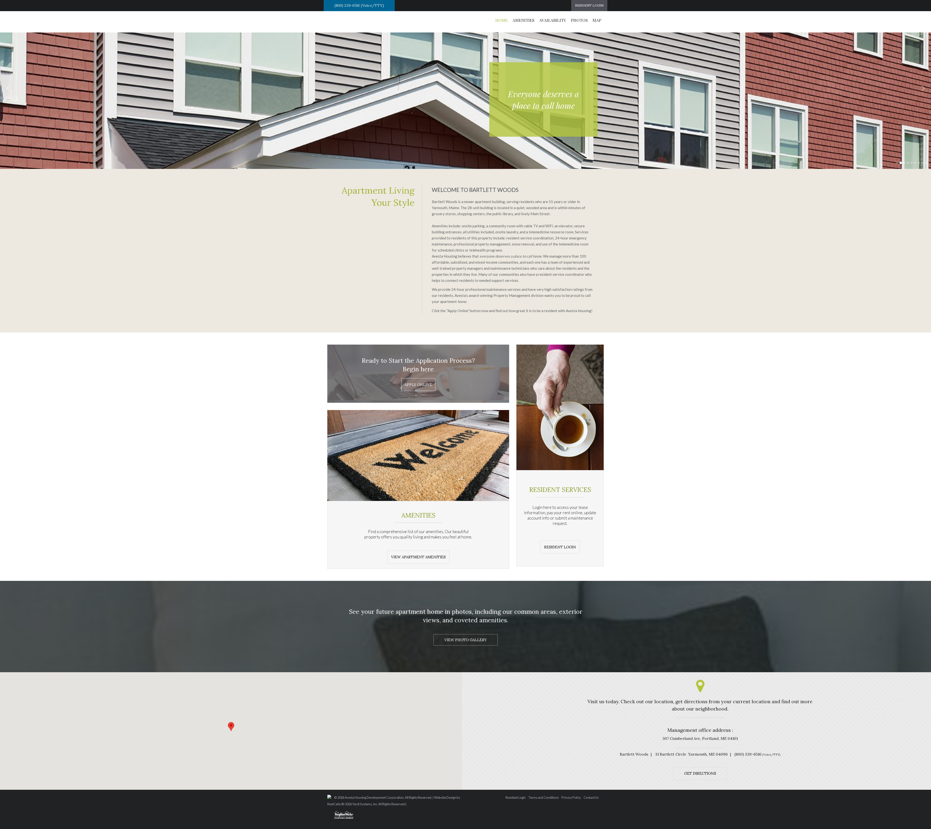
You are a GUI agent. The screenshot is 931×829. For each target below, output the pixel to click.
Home (501, 20)
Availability (552, 20)
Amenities (523, 20)
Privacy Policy (571, 797)
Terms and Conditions (543, 797)
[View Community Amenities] (560, 546)
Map (597, 20)
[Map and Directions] (700, 773)
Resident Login (516, 797)
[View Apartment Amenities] (418, 556)
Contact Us (591, 797)
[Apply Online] (418, 384)
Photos (579, 20)
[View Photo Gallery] (465, 640)
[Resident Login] (589, 5)
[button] (8, 88)
